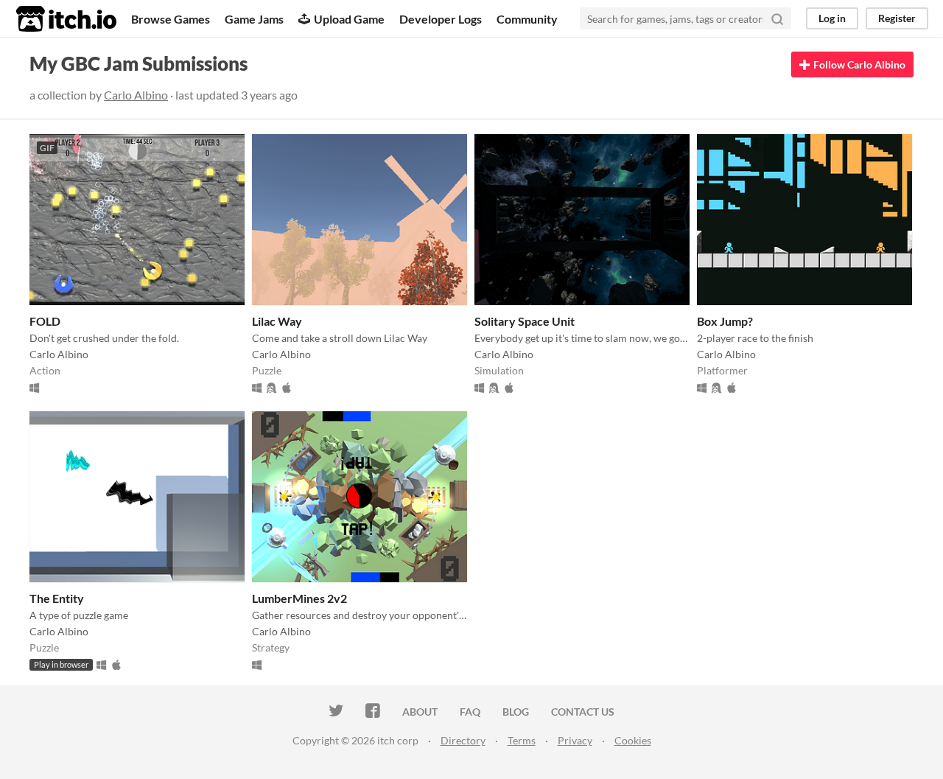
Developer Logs (440, 19)
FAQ (470, 711)
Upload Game (349, 19)
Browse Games (170, 19)
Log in (832, 18)
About (420, 711)
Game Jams (254, 19)
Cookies (632, 740)
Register (897, 18)
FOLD (44, 321)
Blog (515, 711)
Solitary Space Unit (524, 321)
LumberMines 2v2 (299, 598)
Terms (522, 740)
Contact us (582, 711)
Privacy (575, 740)
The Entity (56, 598)
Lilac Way (277, 321)
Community (527, 19)
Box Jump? (725, 321)
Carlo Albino (136, 95)
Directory (463, 740)
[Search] (777, 18)
